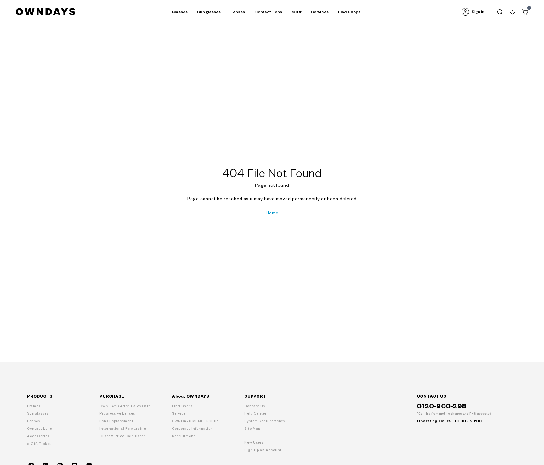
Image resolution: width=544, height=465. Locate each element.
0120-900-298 (441, 406)
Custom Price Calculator (122, 436)
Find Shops (349, 12)
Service (179, 413)
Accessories (38, 436)
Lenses (33, 421)
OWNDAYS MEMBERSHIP (195, 421)
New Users (254, 442)
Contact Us (254, 406)
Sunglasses (37, 413)
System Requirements (264, 421)
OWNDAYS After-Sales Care (125, 406)
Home (272, 213)
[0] (525, 12)
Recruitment (183, 436)
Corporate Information (192, 428)
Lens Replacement (116, 421)
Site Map (252, 428)
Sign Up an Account (263, 450)
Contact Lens (268, 12)
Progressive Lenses (117, 413)
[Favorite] (512, 12)
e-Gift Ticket (39, 444)
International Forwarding (122, 428)
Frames (33, 406)
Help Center (255, 413)
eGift (297, 12)
